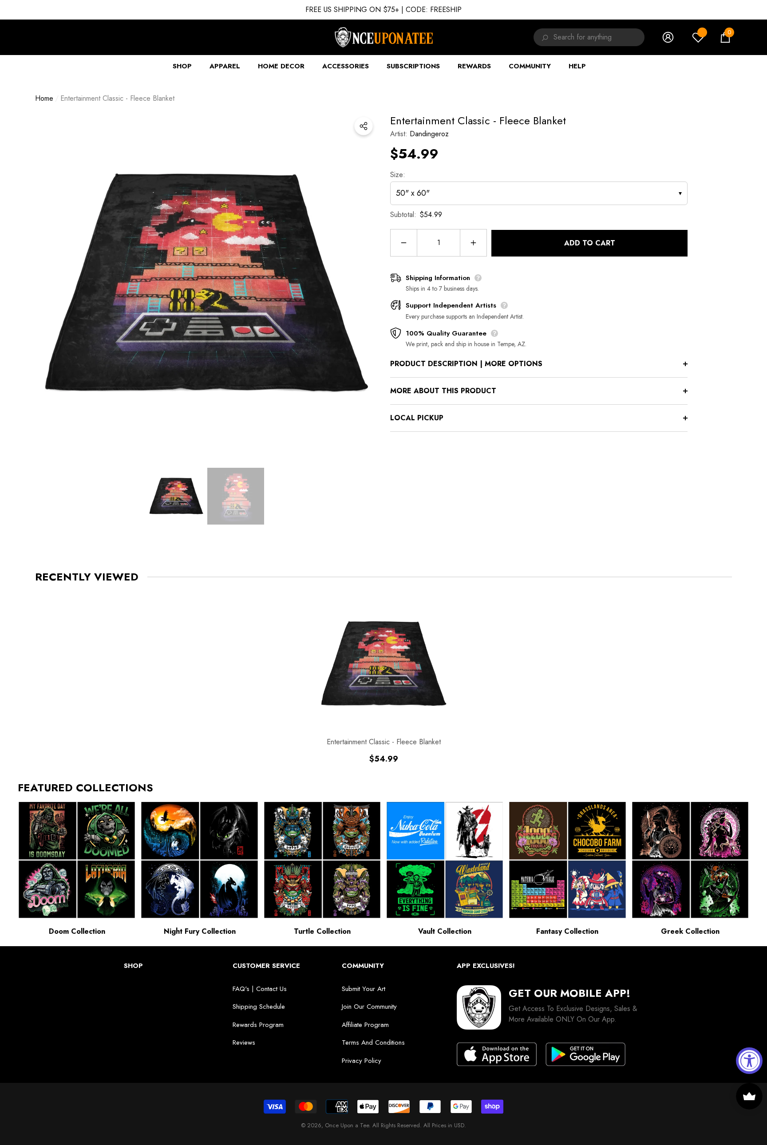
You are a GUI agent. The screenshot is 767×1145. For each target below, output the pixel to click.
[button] (725, 37)
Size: (397, 175)
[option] (206, 283)
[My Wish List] (698, 37)
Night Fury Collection (200, 931)
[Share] (363, 126)
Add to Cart (589, 243)
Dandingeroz (429, 134)
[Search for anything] (544, 37)
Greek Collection (690, 931)
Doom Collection (77, 931)
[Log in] (668, 37)
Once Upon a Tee (347, 1125)
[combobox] (599, 37)
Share (363, 126)
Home (44, 98)
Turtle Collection (322, 931)
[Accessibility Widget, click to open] (749, 1060)
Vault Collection (444, 931)
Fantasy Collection (567, 931)
